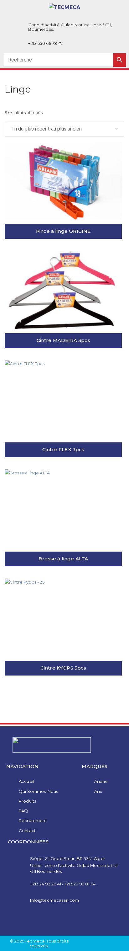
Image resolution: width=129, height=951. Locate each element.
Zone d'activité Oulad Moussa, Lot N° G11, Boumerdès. (70, 27)
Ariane (101, 781)
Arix (98, 791)
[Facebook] (56, 921)
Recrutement (33, 820)
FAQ (23, 810)
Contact (27, 830)
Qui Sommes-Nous (38, 791)
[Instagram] (72, 921)
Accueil (26, 781)
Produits (27, 801)
